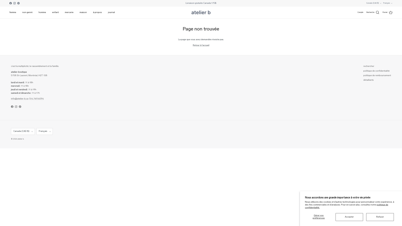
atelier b (21, 139)
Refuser (380, 217)
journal (111, 12)
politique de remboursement (377, 75)
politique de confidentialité (376, 71)
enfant (55, 12)
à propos (97, 12)
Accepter (349, 217)
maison (83, 12)
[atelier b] (201, 12)
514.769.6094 (36, 99)
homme (42, 12)
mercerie (69, 12)
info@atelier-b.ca (19, 99)
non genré (27, 12)
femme (12, 12)
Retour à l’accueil (201, 45)
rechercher (368, 66)
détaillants (368, 80)
